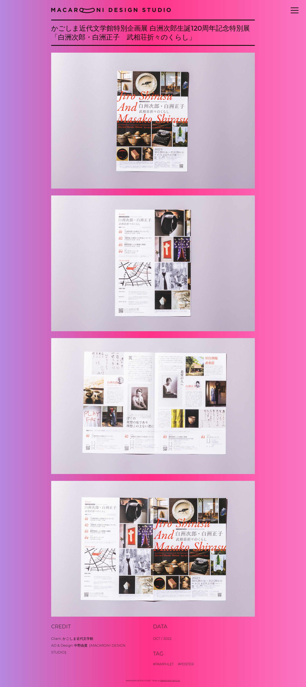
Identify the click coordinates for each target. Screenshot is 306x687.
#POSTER (186, 664)
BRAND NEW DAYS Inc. (170, 681)
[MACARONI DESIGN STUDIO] (111, 10)
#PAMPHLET (163, 664)
